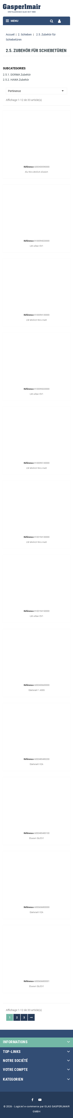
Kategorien (13, 1079)
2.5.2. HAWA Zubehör (16, 79)
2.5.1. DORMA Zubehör (17, 74)
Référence (29, 167)
